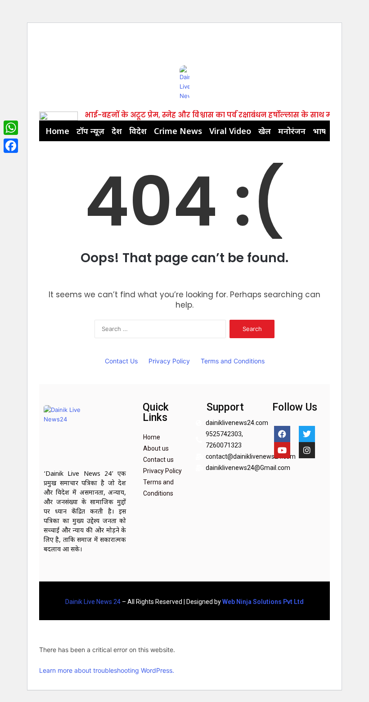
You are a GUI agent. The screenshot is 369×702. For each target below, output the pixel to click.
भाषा (320, 130)
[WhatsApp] (11, 128)
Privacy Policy (169, 361)
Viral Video (230, 130)
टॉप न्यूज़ (90, 130)
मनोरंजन (292, 130)
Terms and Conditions (233, 361)
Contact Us (121, 361)
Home (57, 130)
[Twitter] (307, 434)
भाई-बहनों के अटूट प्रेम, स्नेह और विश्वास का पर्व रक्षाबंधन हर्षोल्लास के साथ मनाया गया (224, 115)
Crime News (178, 130)
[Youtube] (282, 450)
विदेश (138, 130)
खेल (264, 130)
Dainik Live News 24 (93, 601)
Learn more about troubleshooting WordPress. (106, 670)
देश (117, 130)
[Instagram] (307, 450)
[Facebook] (282, 434)
